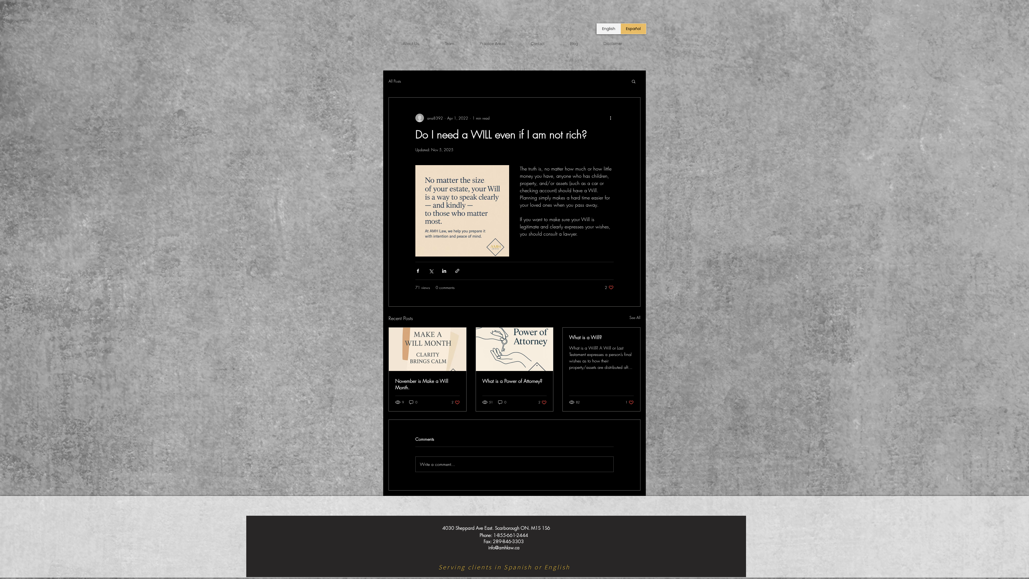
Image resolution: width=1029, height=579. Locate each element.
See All (634, 317)
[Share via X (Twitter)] (431, 270)
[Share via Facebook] (417, 270)
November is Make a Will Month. (421, 384)
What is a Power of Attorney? (512, 381)
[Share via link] (457, 270)
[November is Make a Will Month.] (427, 349)
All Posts (395, 81)
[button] (633, 81)
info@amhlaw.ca (504, 547)
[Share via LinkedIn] (444, 270)
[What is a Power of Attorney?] (514, 349)
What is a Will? (585, 337)
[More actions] (610, 118)
